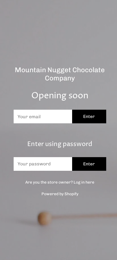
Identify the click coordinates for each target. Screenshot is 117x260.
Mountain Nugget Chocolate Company (60, 74)
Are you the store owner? (59, 182)
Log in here (84, 182)
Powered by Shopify (59, 194)
